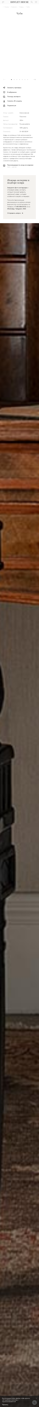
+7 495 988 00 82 (20, 207)
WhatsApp (11, 209)
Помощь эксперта (13, 96)
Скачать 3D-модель (14, 101)
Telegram (18, 209)
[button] (11, 79)
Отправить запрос (14, 213)
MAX (24, 209)
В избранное (12, 92)
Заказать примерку (14, 87)
